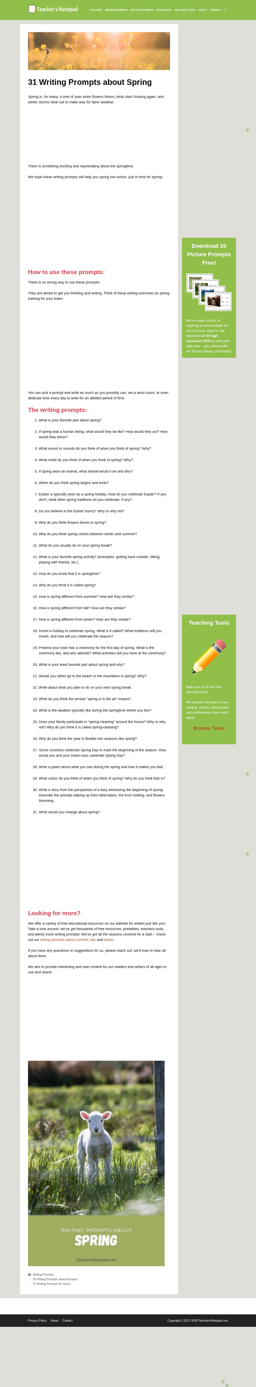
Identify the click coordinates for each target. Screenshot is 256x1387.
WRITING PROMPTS (116, 10)
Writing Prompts (43, 1274)
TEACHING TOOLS (185, 10)
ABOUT (202, 10)
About (54, 1320)
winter (108, 940)
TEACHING (96, 10)
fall (92, 940)
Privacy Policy (37, 1320)
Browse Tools (209, 728)
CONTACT (215, 10)
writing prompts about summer (64, 940)
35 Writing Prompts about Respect (55, 1279)
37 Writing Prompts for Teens (52, 1283)
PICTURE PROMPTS (141, 10)
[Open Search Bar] (225, 10)
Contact (67, 1320)
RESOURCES (164, 10)
